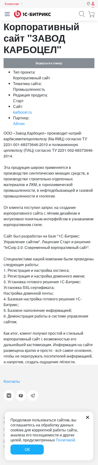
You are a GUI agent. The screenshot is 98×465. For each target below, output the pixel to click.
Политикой (65, 440)
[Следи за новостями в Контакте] (9, 395)
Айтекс (19, 123)
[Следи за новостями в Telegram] (32, 395)
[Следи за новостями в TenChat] (20, 395)
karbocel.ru (22, 112)
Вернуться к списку (49, 63)
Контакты (12, 381)
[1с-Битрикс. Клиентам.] (32, 14)
